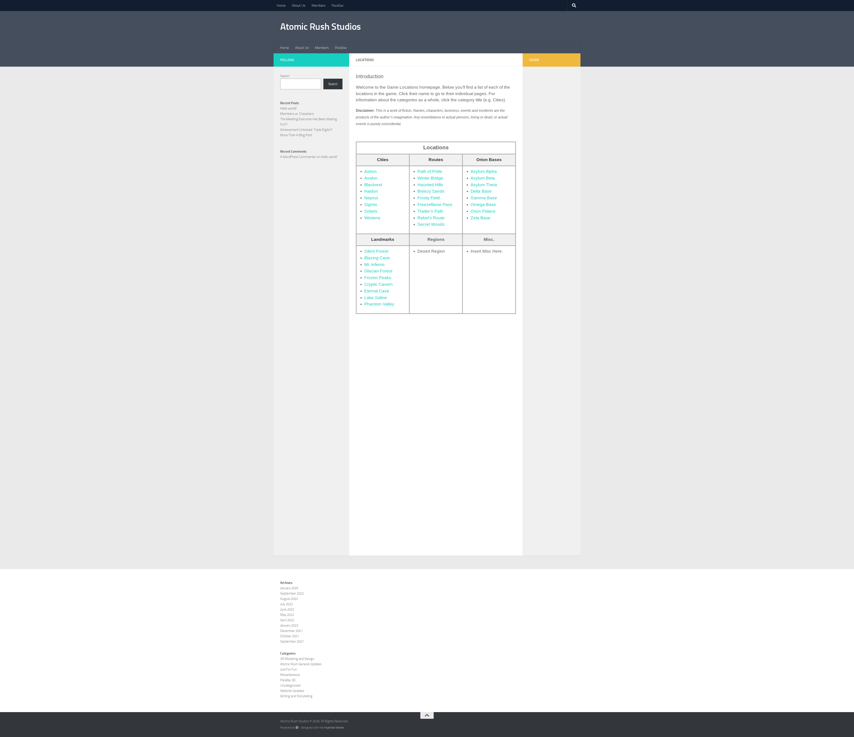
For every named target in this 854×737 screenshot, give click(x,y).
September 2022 (292, 593)
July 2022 (286, 604)
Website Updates (292, 691)
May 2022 (287, 615)
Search (285, 76)
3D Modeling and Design (297, 659)
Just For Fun (288, 669)
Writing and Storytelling (296, 696)
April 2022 (287, 620)
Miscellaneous (290, 675)
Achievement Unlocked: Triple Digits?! (306, 130)
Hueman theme (334, 727)
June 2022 (287, 609)
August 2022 (289, 599)
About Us (298, 5)
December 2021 (291, 631)
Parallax (337, 5)
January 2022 (289, 625)
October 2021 (289, 636)
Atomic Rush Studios (320, 26)
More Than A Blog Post (296, 135)
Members (318, 5)
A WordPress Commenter (298, 157)
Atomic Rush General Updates (301, 664)
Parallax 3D (288, 680)
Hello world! (288, 108)
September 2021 (292, 641)
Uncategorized (290, 685)
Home (281, 5)
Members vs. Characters (297, 114)
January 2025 (289, 588)
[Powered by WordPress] (297, 727)
